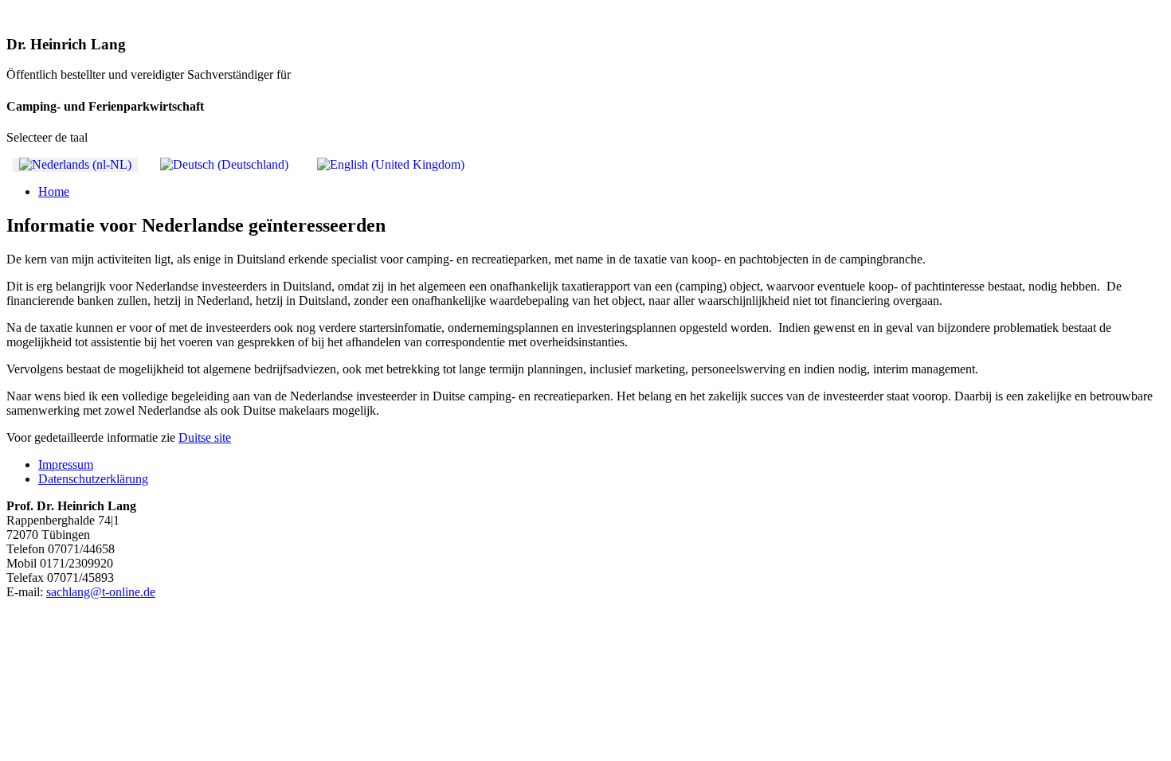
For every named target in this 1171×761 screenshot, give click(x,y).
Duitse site (204, 437)
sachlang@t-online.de (100, 592)
